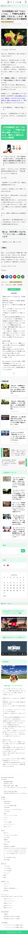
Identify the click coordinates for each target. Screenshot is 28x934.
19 (11, 588)
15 (20, 585)
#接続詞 (14, 284)
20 (14, 588)
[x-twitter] (4, 565)
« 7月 (4, 596)
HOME (4, 6)
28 (17, 590)
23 (23, 588)
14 (17, 585)
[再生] (3, 630)
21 (17, 588)
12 (11, 585)
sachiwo (14, 293)
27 (14, 590)
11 (7, 585)
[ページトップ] (25, 931)
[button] (14, 648)
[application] (14, 624)
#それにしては (9, 284)
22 (20, 588)
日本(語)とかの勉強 (9, 22)
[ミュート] (22, 630)
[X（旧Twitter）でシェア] (2, 276)
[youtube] (7, 565)
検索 (4, 545)
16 (23, 585)
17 (4, 588)
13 (14, 585)
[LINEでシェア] (18, 276)
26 (11, 590)
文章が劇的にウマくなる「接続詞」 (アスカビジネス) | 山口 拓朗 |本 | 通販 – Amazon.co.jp (14, 98)
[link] (14, 373)
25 (7, 590)
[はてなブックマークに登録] (10, 276)
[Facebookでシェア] (6, 276)
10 (4, 585)
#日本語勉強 (19, 284)
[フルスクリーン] (25, 630)
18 (7, 588)
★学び (9, 6)
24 (4, 590)
